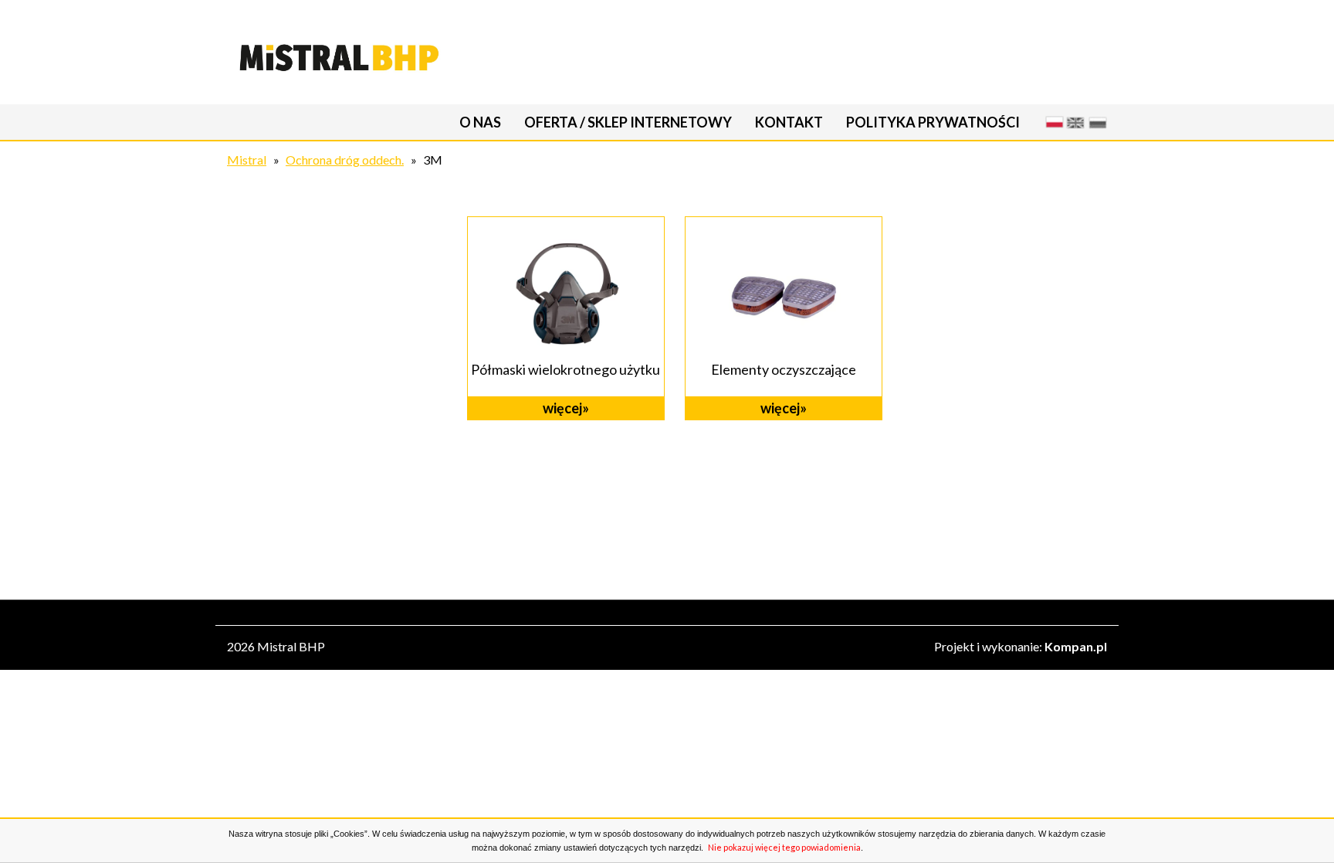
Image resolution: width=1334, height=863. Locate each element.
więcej (562, 407)
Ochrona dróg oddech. (345, 159)
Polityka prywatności (933, 122)
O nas (480, 122)
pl (1052, 122)
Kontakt (789, 122)
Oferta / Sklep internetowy (628, 122)
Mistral (246, 159)
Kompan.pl (1076, 646)
